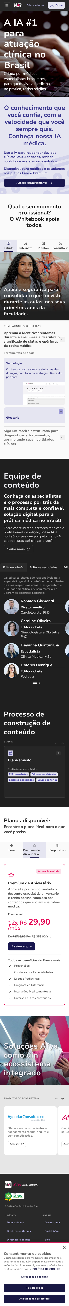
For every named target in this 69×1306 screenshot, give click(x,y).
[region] (34, 1274)
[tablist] (34, 246)
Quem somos (53, 1222)
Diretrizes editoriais (19, 1231)
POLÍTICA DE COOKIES (46, 1269)
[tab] (8, 246)
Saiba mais (16, 549)
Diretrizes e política (18, 1239)
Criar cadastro (35, 5)
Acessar (14, 1144)
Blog (47, 1239)
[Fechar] (64, 1247)
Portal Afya (52, 1231)
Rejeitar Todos (34, 1288)
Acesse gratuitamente (31, 183)
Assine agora (21, 946)
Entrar (59, 5)
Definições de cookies (34, 1277)
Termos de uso (16, 1222)
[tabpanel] (34, 351)
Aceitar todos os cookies (34, 1298)
